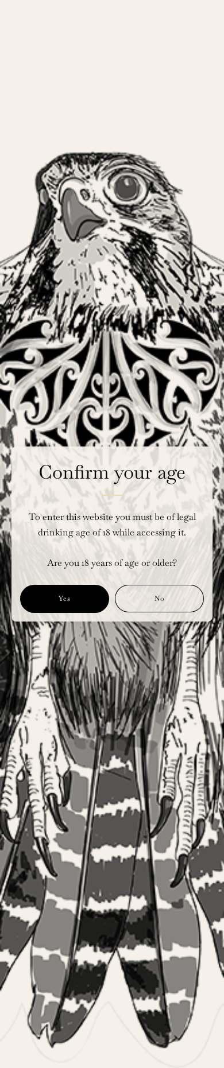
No (160, 598)
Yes (65, 598)
